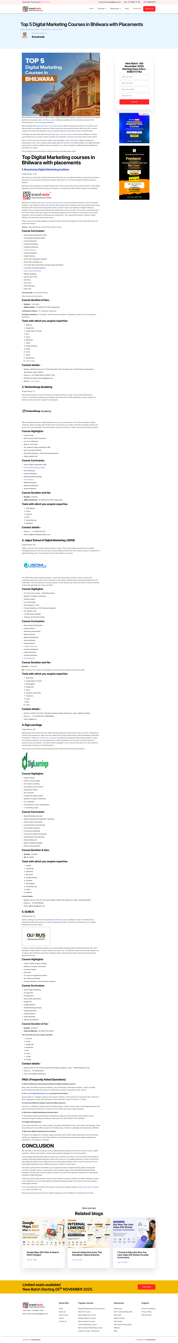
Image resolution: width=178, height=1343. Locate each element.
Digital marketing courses (46, 120)
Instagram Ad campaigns (47, 738)
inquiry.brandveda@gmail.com (110, 2)
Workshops (118, 1308)
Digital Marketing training (59, 920)
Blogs (127, 8)
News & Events (119, 1318)
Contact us (63, 1321)
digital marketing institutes (64, 134)
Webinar (117, 1328)
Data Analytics (29, 479)
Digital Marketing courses (44, 126)
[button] (102, 8)
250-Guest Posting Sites (123, 1324)
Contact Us (137, 8)
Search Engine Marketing (32, 271)
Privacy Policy (147, 1312)
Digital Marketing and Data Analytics (91, 1308)
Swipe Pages (30, 361)
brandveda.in (35, 381)
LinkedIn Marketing (30, 646)
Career (61, 1318)
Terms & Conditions (148, 1308)
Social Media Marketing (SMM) (34, 467)
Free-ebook (118, 1321)
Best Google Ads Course (87, 1315)
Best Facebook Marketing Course (90, 1328)
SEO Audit (117, 1315)
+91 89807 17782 (133, 2)
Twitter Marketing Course (87, 1324)
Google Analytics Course (87, 1318)
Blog (115, 1331)
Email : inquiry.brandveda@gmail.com (35, 1314)
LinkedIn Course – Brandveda (89, 1331)
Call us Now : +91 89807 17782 (33, 1310)
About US (62, 1312)
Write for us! (149, 9)
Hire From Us (63, 1315)
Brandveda (35, 1340)
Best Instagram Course (86, 1321)
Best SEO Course (84, 1312)
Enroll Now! (45, 2)
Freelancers (26, 397)
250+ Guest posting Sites (123, 1312)
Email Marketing (29, 658)
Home (91, 8)
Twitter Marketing (30, 250)
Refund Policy (147, 1315)
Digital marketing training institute (52, 203)
